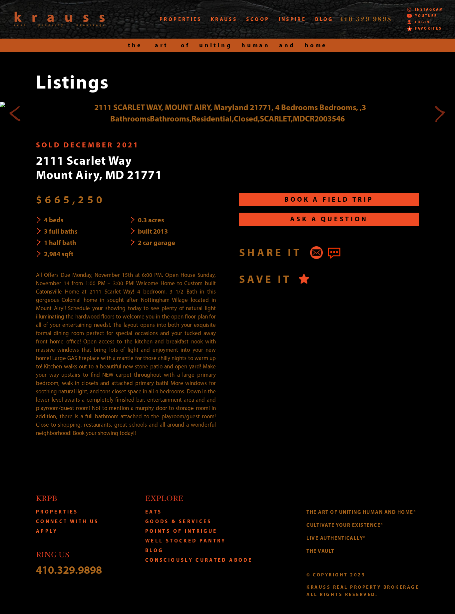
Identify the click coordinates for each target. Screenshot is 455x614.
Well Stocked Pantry (185, 540)
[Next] (440, 113)
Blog (154, 550)
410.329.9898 (69, 569)
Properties (57, 512)
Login (422, 22)
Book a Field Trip (329, 199)
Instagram (429, 9)
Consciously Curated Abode (198, 560)
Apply (47, 531)
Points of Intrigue (181, 531)
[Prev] (15, 113)
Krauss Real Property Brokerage (59, 19)
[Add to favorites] (304, 279)
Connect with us (67, 521)
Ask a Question (329, 219)
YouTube (426, 16)
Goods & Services (178, 521)
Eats (153, 512)
